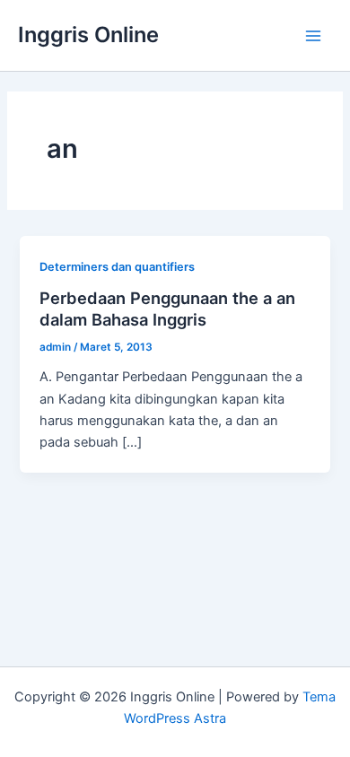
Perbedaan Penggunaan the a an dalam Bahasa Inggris (167, 308)
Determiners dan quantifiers (117, 267)
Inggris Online (88, 35)
